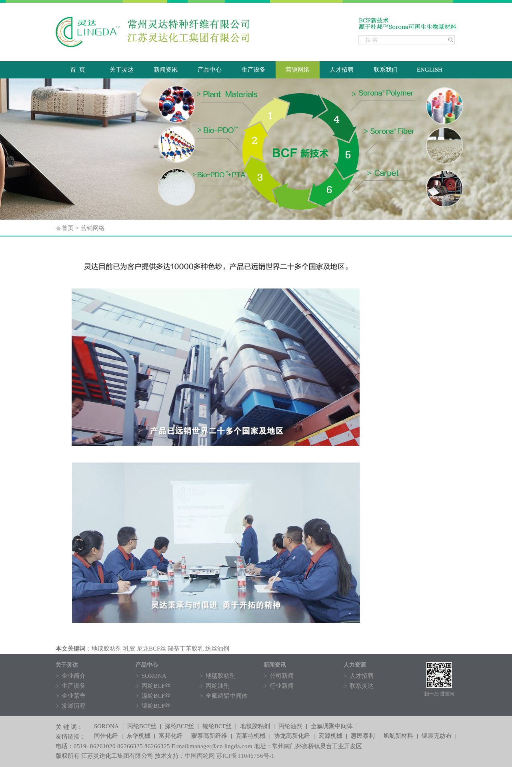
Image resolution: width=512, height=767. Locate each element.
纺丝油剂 (217, 648)
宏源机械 (330, 736)
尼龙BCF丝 (151, 648)
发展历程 (74, 706)
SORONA (154, 676)
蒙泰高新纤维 (209, 736)
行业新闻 (282, 686)
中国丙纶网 (200, 756)
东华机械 (138, 736)
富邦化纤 (171, 736)
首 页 (77, 69)
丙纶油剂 (218, 686)
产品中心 (210, 69)
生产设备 (254, 69)
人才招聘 (342, 69)
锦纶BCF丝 (156, 706)
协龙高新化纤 (292, 736)
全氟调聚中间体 (227, 696)
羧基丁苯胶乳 (186, 648)
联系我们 (386, 69)
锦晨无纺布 (437, 736)
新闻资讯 (166, 69)
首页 (68, 228)
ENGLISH (429, 69)
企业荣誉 (74, 696)
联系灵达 (362, 686)
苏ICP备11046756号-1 (245, 756)
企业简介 (74, 676)
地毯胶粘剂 (107, 648)
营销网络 (298, 69)
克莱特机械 (251, 736)
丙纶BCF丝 (156, 686)
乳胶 (129, 648)
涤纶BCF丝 (156, 696)
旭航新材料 (398, 736)
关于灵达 (122, 69)
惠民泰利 (363, 736)
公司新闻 (282, 676)
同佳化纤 (106, 736)
